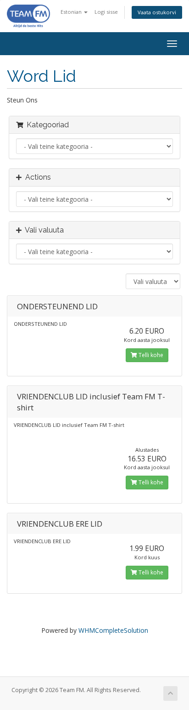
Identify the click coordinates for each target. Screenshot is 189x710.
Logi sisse (106, 11)
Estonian (72, 11)
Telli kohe (150, 355)
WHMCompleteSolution (113, 630)
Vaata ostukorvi (157, 12)
